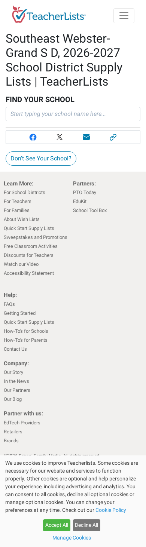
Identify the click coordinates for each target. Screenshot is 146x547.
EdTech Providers (22, 422)
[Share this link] (113, 137)
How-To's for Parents (26, 340)
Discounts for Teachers (29, 255)
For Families (17, 210)
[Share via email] (86, 137)
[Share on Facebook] (32, 137)
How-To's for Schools (26, 331)
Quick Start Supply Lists (29, 228)
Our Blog (13, 399)
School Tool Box (90, 210)
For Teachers (17, 201)
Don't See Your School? (41, 158)
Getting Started (20, 313)
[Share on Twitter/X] (59, 137)
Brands (11, 440)
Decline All (86, 525)
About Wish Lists (22, 219)
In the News (16, 381)
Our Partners (17, 390)
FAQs (9, 304)
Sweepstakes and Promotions (35, 237)
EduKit (79, 201)
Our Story (13, 372)
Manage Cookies (71, 538)
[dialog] (73, 501)
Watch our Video (21, 264)
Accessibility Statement (29, 273)
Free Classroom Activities (31, 246)
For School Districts (24, 192)
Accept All (56, 525)
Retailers (13, 431)
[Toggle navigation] (123, 15)
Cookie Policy (110, 510)
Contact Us (15, 349)
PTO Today (84, 192)
